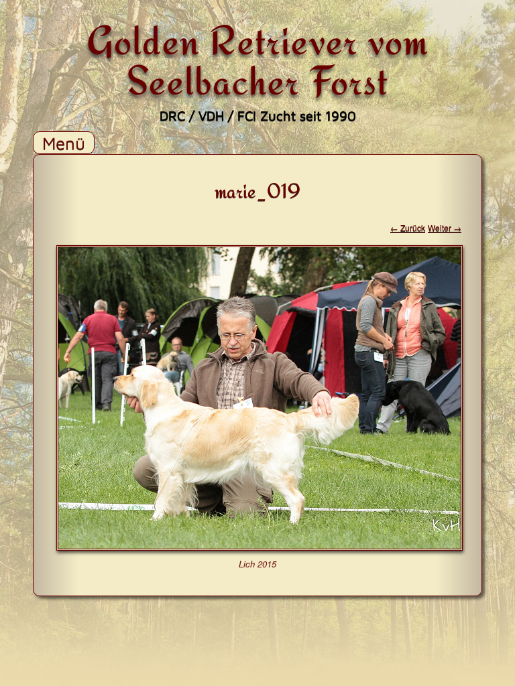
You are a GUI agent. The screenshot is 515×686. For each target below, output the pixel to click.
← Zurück (407, 227)
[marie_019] (259, 546)
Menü (63, 143)
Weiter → (444, 227)
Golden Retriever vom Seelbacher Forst (258, 60)
